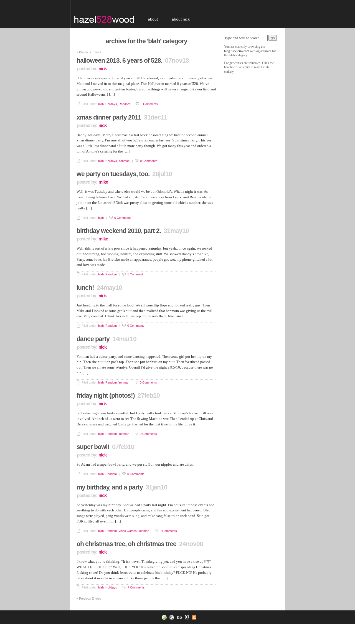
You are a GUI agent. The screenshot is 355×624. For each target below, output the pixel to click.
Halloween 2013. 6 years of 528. (119, 60)
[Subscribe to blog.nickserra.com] (192, 617)
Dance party (93, 339)
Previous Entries (89, 52)
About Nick (181, 19)
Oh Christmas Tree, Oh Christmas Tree (126, 543)
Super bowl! (93, 446)
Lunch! (85, 287)
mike (103, 182)
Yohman (124, 161)
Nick (102, 68)
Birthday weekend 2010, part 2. (119, 230)
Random (124, 104)
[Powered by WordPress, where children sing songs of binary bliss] (170, 617)
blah (101, 104)
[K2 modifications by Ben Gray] (185, 617)
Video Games (127, 530)
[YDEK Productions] (163, 617)
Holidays (111, 104)
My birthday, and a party (110, 487)
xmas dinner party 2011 (109, 117)
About (153, 19)
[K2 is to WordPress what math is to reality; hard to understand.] (178, 617)
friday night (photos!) (106, 395)
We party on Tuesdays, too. (113, 173)
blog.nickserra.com (108, 14)
